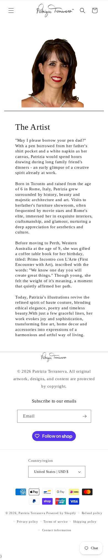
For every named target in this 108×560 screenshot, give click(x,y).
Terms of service (55, 521)
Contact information (56, 530)
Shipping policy (85, 521)
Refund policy (92, 513)
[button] (11, 10)
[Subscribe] (85, 416)
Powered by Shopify (61, 513)
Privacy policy (27, 521)
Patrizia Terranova (32, 513)
